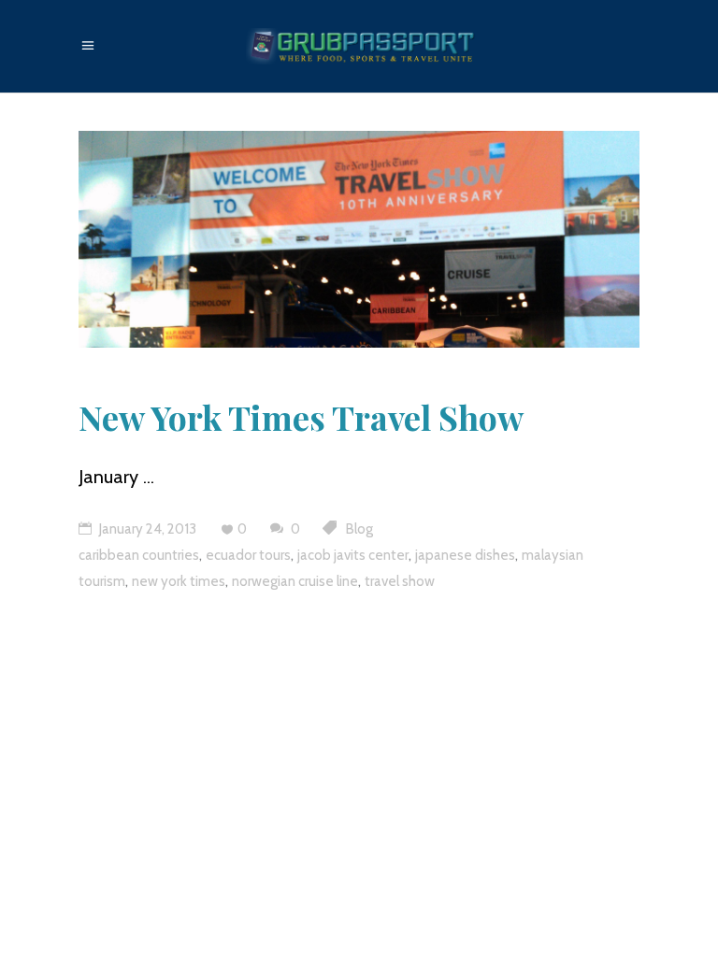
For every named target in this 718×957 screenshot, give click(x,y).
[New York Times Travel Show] (359, 239)
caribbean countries (139, 555)
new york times (178, 581)
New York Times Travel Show (301, 416)
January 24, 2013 (146, 529)
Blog (359, 529)
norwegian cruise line (295, 581)
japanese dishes (465, 555)
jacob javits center (353, 555)
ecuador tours (248, 555)
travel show (400, 581)
